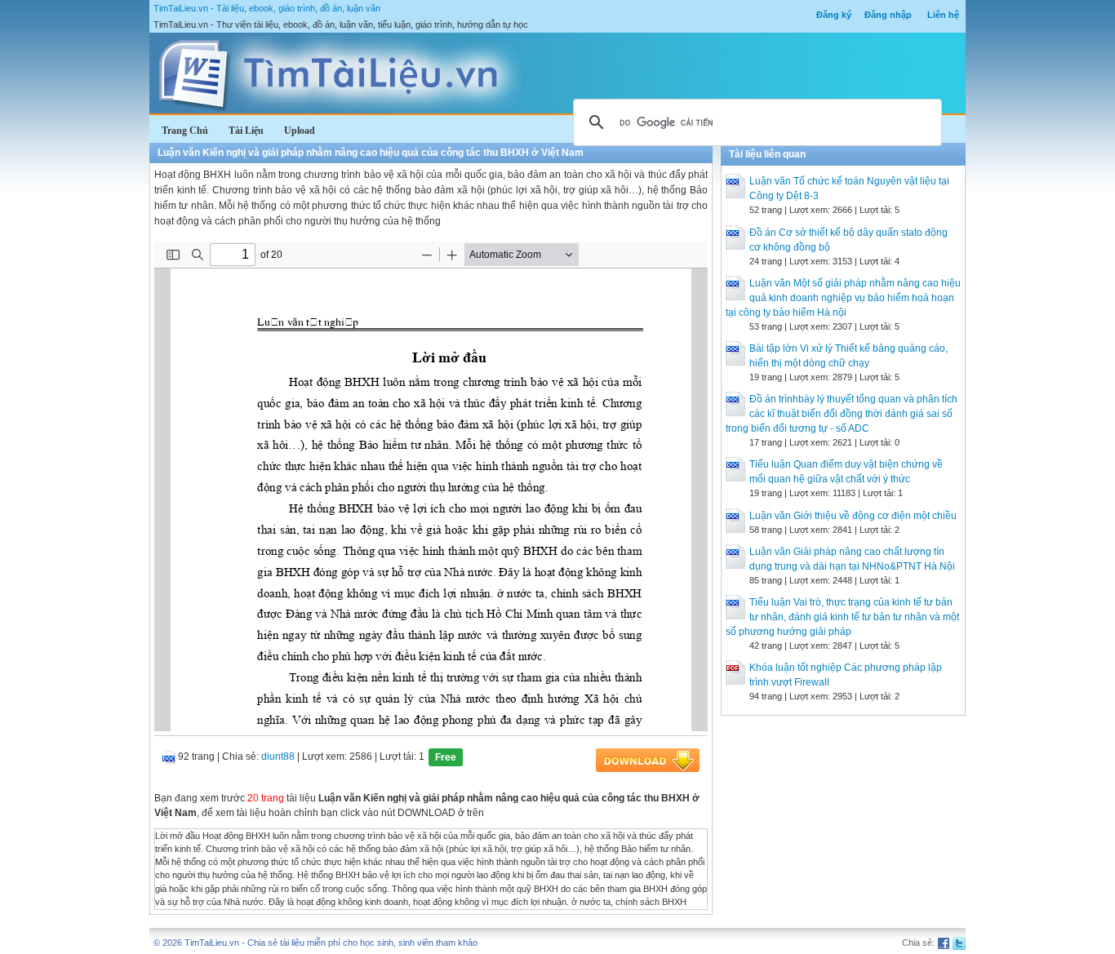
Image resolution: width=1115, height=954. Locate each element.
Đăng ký (833, 15)
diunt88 (278, 756)
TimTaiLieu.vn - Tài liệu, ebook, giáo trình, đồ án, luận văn (266, 8)
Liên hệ (943, 15)
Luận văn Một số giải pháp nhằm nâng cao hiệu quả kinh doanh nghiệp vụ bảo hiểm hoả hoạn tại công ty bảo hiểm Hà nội (843, 297)
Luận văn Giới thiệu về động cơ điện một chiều (853, 515)
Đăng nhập (888, 15)
